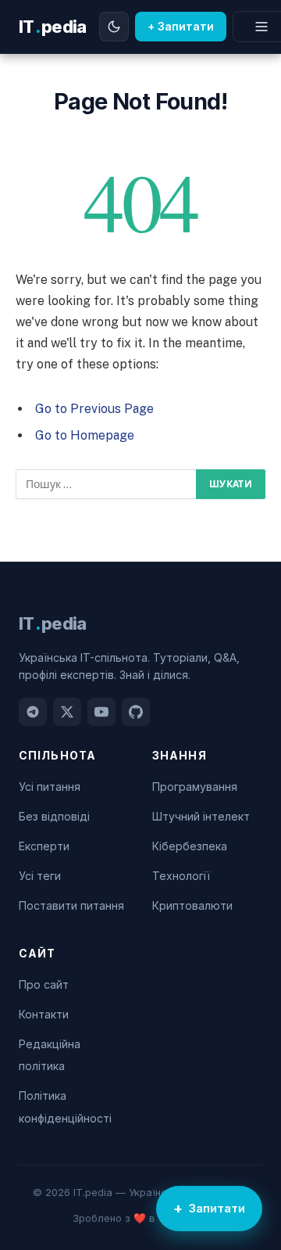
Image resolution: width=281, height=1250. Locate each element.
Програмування (194, 786)
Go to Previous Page (94, 408)
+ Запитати (181, 26)
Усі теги (40, 875)
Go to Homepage (84, 435)
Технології (181, 875)
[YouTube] (101, 712)
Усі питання (49, 786)
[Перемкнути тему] (114, 26)
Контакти (44, 1014)
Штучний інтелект (201, 816)
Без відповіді (54, 816)
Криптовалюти (192, 905)
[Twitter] (67, 712)
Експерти (44, 846)
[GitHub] (136, 712)
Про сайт (44, 984)
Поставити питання (71, 905)
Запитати (217, 1208)
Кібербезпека (189, 846)
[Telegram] (33, 712)
